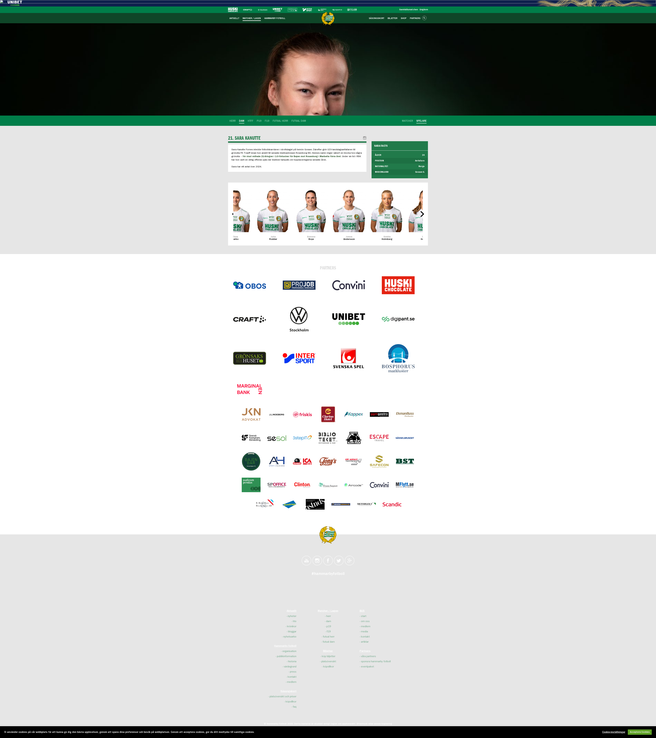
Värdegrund (290, 666)
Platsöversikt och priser (283, 696)
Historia (292, 661)
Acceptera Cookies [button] (640, 732)
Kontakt (292, 676)
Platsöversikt (328, 661)
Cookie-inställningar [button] (613, 732)
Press (293, 671)
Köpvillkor (291, 701)
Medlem (291, 682)
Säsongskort (288, 691)
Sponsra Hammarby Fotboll (376, 661)
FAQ (294, 706)
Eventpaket (367, 666)
